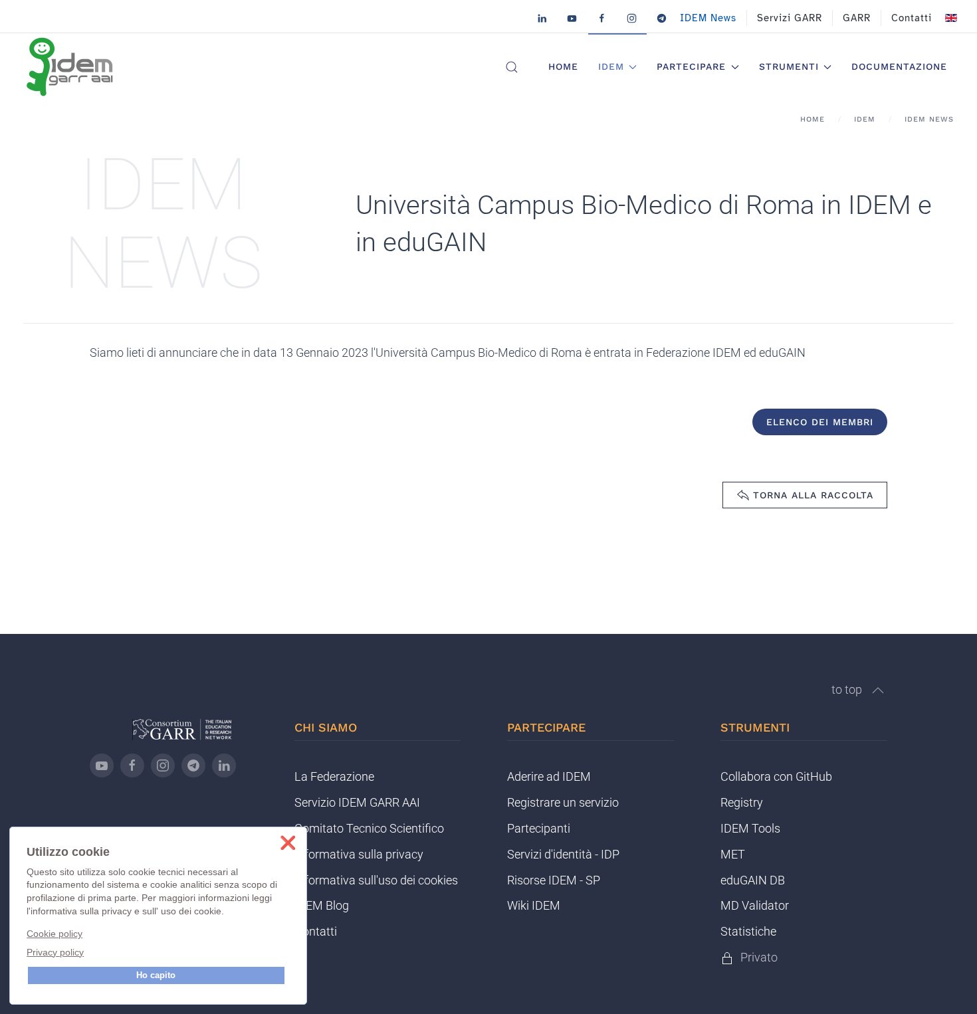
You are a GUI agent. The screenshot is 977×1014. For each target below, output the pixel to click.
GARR (857, 18)
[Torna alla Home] (70, 66)
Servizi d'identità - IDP (563, 854)
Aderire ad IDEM (549, 776)
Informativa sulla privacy (358, 854)
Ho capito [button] (155, 975)
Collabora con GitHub (776, 776)
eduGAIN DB (752, 880)
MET (732, 854)
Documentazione (899, 66)
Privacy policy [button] (55, 952)
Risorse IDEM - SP (553, 880)
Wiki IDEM (533, 905)
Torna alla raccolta (813, 495)
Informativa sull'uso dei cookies (376, 880)
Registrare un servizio (563, 802)
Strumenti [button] (789, 66)
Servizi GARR (789, 18)
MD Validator (754, 905)
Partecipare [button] (691, 66)
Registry (741, 802)
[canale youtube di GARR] (102, 765)
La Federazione (334, 776)
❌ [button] (288, 843)
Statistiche (748, 931)
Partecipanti (538, 828)
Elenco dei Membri (819, 422)
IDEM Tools (750, 828)
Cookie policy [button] (54, 933)
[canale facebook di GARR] (132, 765)
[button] (511, 66)
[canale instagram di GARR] (163, 765)
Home (563, 66)
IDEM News (708, 18)
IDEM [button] (611, 66)
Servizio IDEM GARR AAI (357, 802)
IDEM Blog (321, 905)
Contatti (911, 18)
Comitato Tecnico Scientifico (369, 828)
